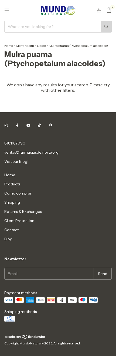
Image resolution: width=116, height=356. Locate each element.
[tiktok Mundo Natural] (39, 125)
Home (8, 46)
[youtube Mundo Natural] (28, 125)
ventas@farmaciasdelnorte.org (31, 152)
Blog (8, 239)
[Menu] (6, 10)
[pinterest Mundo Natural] (50, 125)
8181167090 (14, 143)
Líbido (41, 46)
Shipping (12, 202)
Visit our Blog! (16, 161)
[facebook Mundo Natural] (17, 125)
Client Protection (19, 220)
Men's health (25, 46)
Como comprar (18, 193)
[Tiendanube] (25, 338)
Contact (11, 229)
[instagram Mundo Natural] (6, 125)
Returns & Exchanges (23, 211)
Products (12, 184)
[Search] (106, 27)
